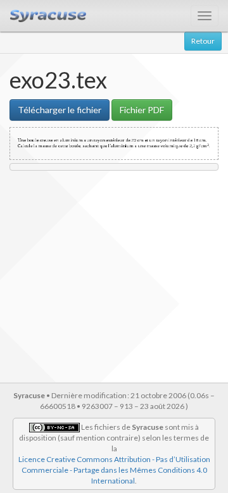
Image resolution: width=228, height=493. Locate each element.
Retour (203, 41)
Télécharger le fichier (59, 109)
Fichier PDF (142, 109)
